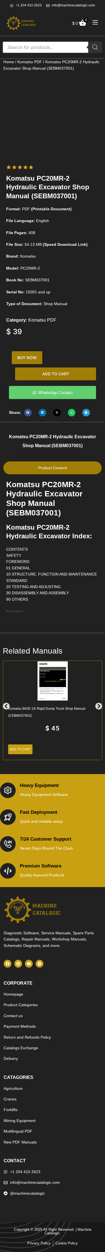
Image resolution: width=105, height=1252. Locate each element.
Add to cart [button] (20, 749)
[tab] (52, 467)
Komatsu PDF (29, 62)
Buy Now (27, 357)
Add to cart (55, 373)
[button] (28, 412)
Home (8, 62)
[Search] (95, 47)
